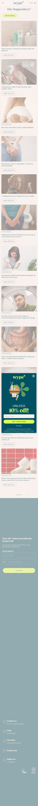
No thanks (19, 425)
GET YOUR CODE (19, 421)
